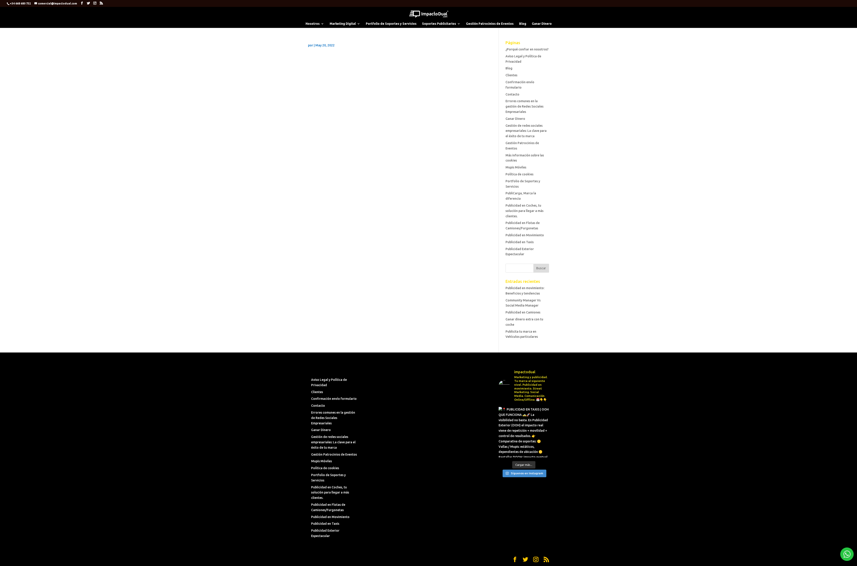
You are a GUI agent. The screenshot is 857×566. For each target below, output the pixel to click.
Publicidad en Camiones (522, 312)
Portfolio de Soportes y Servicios (391, 23)
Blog (522, 23)
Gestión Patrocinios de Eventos (490, 23)
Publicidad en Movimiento (524, 235)
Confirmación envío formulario (334, 398)
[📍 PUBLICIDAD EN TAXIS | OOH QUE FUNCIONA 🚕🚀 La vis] (524, 432)
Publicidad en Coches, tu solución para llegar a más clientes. (524, 211)
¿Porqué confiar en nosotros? (527, 49)
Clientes (511, 75)
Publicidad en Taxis (519, 242)
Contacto (512, 94)
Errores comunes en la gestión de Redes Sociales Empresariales (524, 106)
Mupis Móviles (515, 167)
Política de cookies (519, 174)
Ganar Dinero (542, 23)
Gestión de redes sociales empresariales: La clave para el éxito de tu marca (526, 131)
